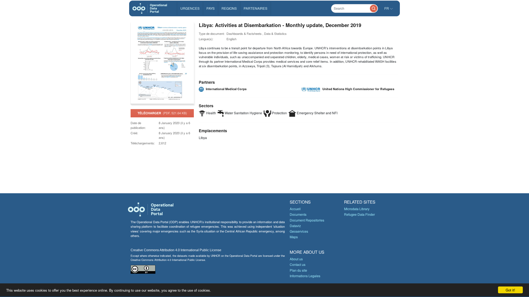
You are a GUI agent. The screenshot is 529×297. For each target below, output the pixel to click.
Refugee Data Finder (359, 214)
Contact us (297, 264)
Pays (210, 8)
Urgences (190, 8)
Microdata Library (356, 208)
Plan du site (298, 270)
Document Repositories (307, 220)
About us (296, 259)
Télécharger (162, 113)
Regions (229, 8)
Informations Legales (305, 275)
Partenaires (255, 8)
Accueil (295, 208)
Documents (298, 214)
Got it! (510, 289)
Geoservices (299, 231)
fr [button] (387, 8)
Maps (294, 237)
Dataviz (295, 225)
